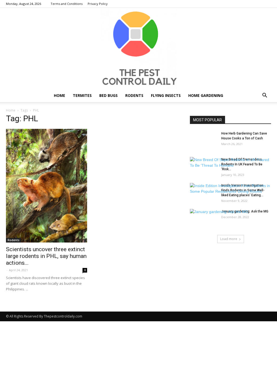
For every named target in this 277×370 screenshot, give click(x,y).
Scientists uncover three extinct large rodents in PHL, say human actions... (46, 256)
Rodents (134, 95)
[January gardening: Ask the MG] (219, 212)
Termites (82, 95)
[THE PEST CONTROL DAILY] (138, 48)
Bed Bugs (108, 95)
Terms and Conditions (67, 4)
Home (59, 95)
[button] (264, 96)
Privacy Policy (98, 4)
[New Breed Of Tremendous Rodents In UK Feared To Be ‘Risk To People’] (230, 162)
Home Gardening (205, 95)
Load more (228, 239)
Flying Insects (166, 95)
